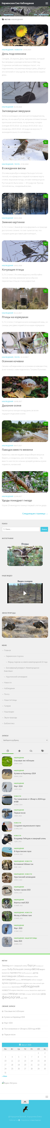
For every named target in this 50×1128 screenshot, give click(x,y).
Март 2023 (18, 928)
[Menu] (47, 3)
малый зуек (40, 983)
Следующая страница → (35, 513)
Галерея (7, 706)
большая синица (22, 969)
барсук (32, 965)
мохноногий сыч (6, 987)
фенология (11, 997)
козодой (39, 980)
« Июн (4, 1076)
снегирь (22, 993)
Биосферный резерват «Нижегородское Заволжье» (21, 669)
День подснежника (14, 53)
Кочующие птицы (13, 269)
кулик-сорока (9, 982)
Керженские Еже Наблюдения (18, 3)
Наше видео (9, 712)
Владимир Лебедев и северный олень (30, 838)
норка (13, 990)
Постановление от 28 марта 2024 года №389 (22, 1028)
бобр (10, 969)
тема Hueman (36, 1120)
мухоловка (16, 987)
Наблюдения (7, 49)
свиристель (33, 990)
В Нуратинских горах (22, 851)
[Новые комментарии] (31, 751)
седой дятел (42, 990)
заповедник (9, 979)
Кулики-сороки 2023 (22, 890)
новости (6, 990)
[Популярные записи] (19, 751)
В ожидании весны (14, 168)
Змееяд (5, 965)
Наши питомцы (10, 700)
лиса (30, 983)
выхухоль (5, 973)
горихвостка (15, 972)
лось (34, 983)
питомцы (26, 990)
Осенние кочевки (13, 361)
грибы (24, 973)
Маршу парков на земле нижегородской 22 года (27, 662)
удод (43, 993)
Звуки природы (10, 717)
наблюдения (30, 986)
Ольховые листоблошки (24, 760)
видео (42, 969)
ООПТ (11, 966)
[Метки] (42, 751)
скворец (4, 994)
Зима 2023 (18, 941)
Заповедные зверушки (16, 111)
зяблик (34, 980)
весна (35, 969)
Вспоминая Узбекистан (23, 864)
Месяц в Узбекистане (23, 915)
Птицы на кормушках (15, 317)
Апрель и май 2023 (21, 902)
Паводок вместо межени (17, 449)
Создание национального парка (27, 825)
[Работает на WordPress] (19, 1120)
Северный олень (20, 966)
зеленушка (26, 979)
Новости (18, 49)
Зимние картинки (13, 222)
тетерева (28, 994)
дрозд (35, 972)
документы (29, 973)
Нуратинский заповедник (16, 676)
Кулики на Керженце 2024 (25, 773)
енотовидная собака (13, 976)
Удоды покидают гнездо (17, 500)
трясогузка (36, 994)
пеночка (20, 990)
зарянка (18, 980)
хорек (22, 998)
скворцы (13, 993)
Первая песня (19, 813)
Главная (7, 650)
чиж (25, 998)
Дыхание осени (11, 405)
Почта (17, 164)
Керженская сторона (14, 656)
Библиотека (9, 723)
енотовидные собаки (31, 976)
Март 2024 (18, 786)
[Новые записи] (7, 751)
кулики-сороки (23, 983)
